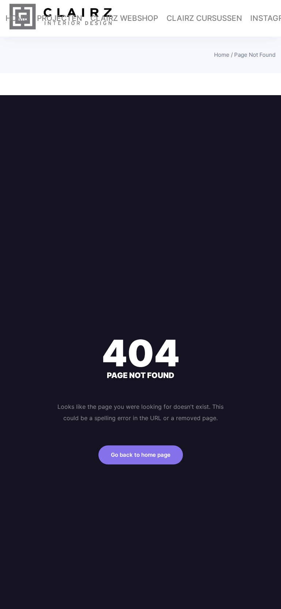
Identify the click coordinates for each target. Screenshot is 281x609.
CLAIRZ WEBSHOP (124, 18)
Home (221, 54)
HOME (17, 18)
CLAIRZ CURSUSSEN (204, 18)
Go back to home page (141, 454)
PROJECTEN (59, 18)
